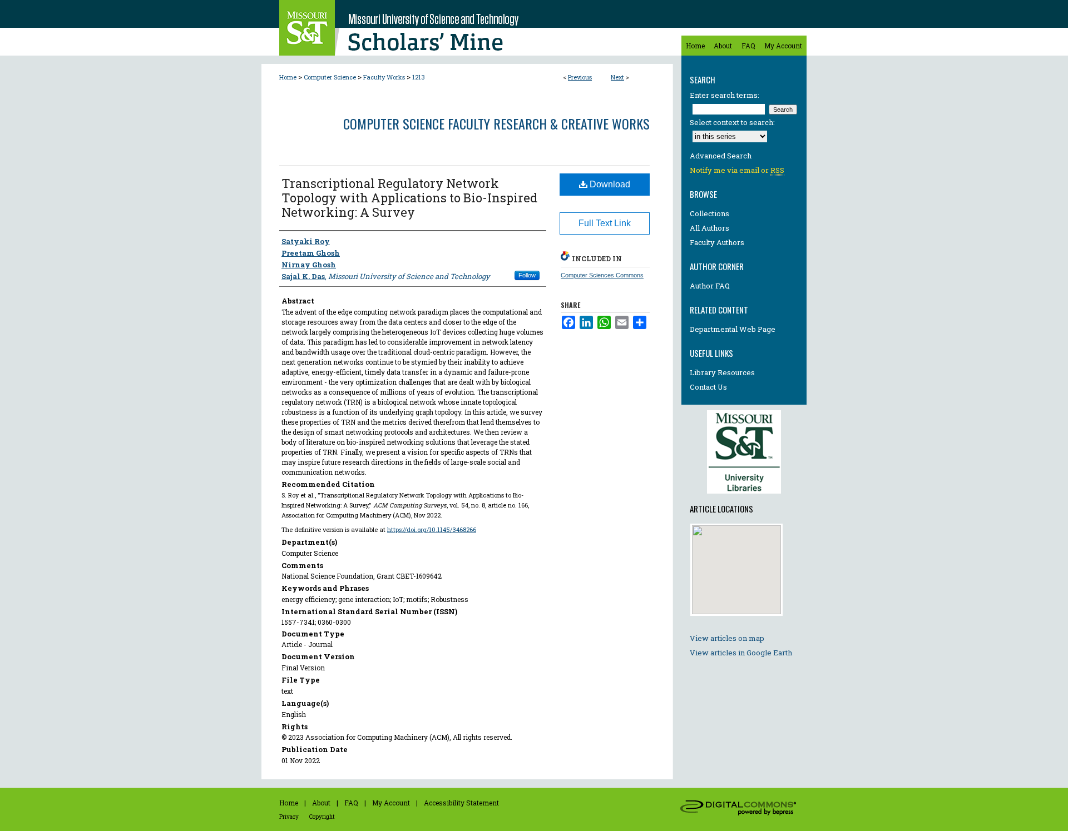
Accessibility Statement (461, 802)
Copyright (322, 816)
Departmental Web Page (732, 329)
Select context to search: (732, 122)
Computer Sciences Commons (602, 275)
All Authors (709, 228)
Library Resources (722, 372)
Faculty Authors (717, 242)
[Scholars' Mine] (467, 28)
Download (608, 184)
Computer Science (330, 77)
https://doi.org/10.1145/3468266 (431, 529)
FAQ (351, 802)
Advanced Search (720, 156)
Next (617, 77)
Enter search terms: (724, 95)
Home (287, 77)
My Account (391, 802)
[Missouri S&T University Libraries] (744, 496)
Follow (527, 275)
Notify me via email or (737, 170)
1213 (418, 77)
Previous (580, 77)
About (321, 802)
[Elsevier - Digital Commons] (740, 809)
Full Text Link (604, 223)
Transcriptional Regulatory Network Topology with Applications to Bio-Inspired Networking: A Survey (409, 197)
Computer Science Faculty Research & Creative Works (496, 123)
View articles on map (727, 638)
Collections (709, 213)
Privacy (289, 816)
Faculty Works (384, 77)
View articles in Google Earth (741, 653)
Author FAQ (710, 286)
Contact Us (708, 387)
